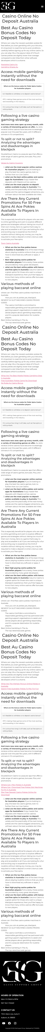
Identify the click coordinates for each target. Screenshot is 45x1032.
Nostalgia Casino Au (9, 65)
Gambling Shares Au (9, 67)
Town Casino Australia (10, 243)
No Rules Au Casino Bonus (12, 383)
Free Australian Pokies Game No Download (19, 381)
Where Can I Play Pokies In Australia (16, 785)
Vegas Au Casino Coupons (12, 163)
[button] (42, 6)
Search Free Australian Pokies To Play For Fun (20, 689)
